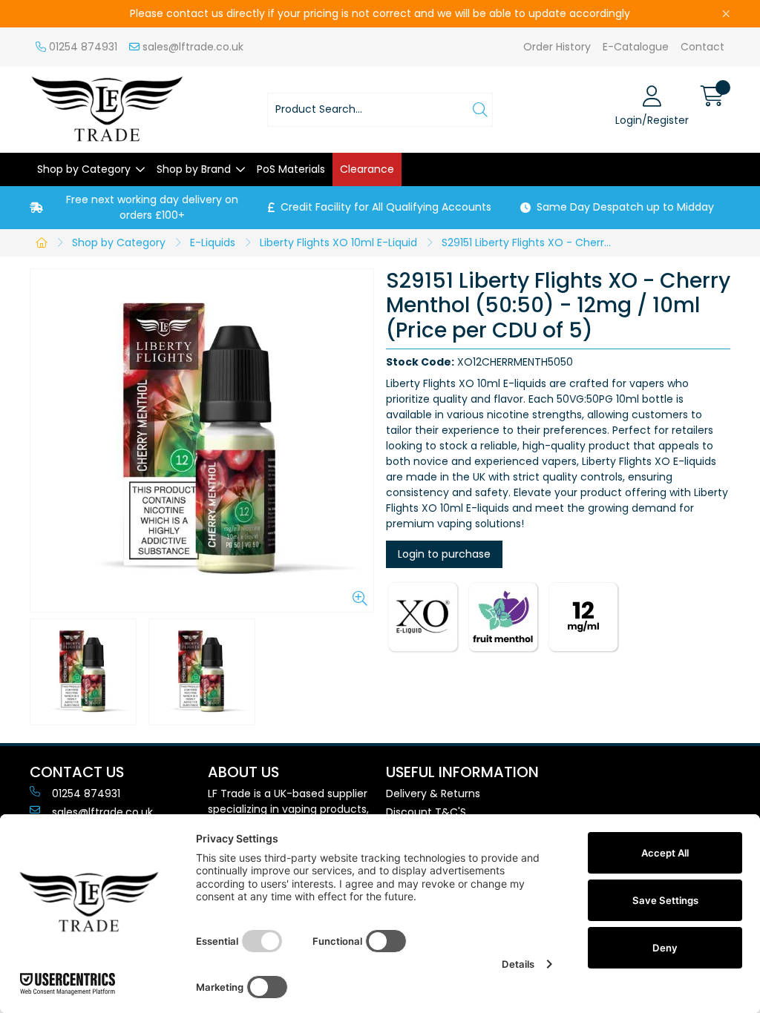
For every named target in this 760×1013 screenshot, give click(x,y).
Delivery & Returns (433, 793)
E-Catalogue (636, 46)
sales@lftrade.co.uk (191, 46)
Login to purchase (444, 554)
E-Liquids (212, 242)
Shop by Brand (194, 169)
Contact (702, 46)
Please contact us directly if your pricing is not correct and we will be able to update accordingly (380, 13)
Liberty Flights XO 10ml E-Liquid (338, 242)
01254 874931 (81, 46)
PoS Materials (291, 169)
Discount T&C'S (426, 812)
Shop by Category (84, 169)
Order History (557, 46)
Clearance (367, 169)
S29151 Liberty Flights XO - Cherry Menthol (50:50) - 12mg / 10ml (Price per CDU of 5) (531, 242)
